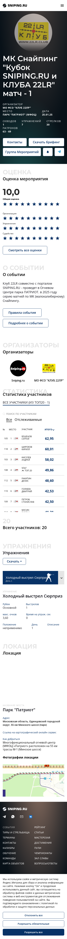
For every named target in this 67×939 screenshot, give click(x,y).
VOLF (24, 468)
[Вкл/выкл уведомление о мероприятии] (48, 152)
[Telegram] (4, 816)
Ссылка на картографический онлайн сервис (29, 732)
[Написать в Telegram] (59, 152)
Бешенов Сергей (27, 437)
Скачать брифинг (46, 142)
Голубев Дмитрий (27, 490)
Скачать (13, 561)
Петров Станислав (28, 500)
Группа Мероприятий (22, 152)
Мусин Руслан (26, 511)
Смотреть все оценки (25, 250)
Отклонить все (34, 915)
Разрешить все (33, 932)
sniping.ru (15, 5)
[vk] (31, 817)
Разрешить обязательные (33, 923)
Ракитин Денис (26, 479)
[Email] (21, 816)
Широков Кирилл (27, 448)
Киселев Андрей (26, 458)
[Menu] (62, 5)
